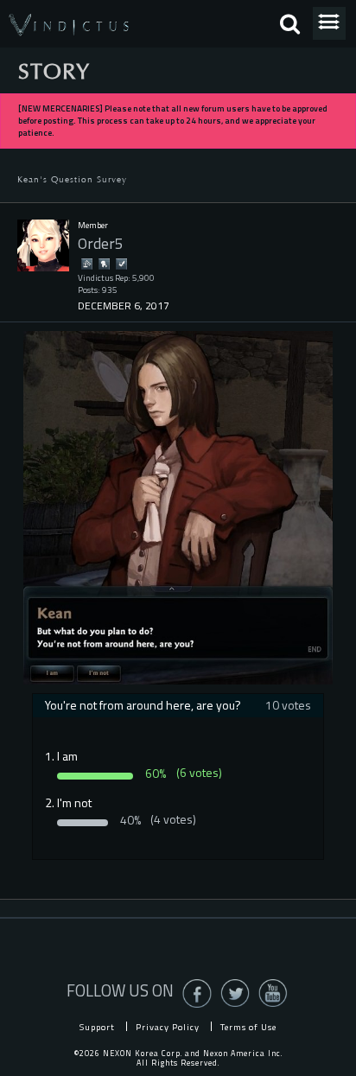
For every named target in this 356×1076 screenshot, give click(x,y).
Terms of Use (248, 1027)
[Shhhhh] (103, 263)
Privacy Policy (168, 1027)
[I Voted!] (121, 263)
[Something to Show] (86, 263)
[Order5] (43, 245)
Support (97, 1027)
